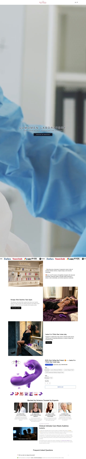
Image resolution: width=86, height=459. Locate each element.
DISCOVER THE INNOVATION (43, 134)
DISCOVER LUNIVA (16, 307)
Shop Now (48, 342)
